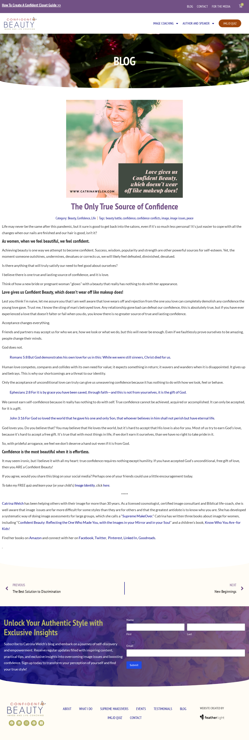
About (67, 709)
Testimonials (163, 709)
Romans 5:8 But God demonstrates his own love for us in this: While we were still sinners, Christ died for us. (90, 357)
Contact (202, 6)
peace (190, 218)
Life (93, 218)
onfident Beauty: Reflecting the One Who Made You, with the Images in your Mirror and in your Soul (95, 522)
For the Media (221, 6)
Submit (134, 665)
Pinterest (114, 538)
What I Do (85, 709)
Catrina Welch (13, 503)
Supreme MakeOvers (114, 709)
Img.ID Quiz (115, 717)
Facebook (86, 538)
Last (189, 634)
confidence (129, 218)
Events (141, 709)
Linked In (130, 538)
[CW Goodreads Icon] (41, 723)
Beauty (72, 218)
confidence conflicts (148, 218)
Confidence (83, 218)
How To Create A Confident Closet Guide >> (31, 5)
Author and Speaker (196, 23)
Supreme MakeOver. (137, 516)
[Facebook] (12, 723)
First (129, 634)
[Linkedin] (19, 723)
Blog (190, 6)
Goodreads (146, 538)
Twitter (100, 538)
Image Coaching (163, 23)
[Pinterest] (34, 723)
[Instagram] (26, 723)
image (165, 218)
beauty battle (114, 218)
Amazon (35, 538)
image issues (177, 218)
